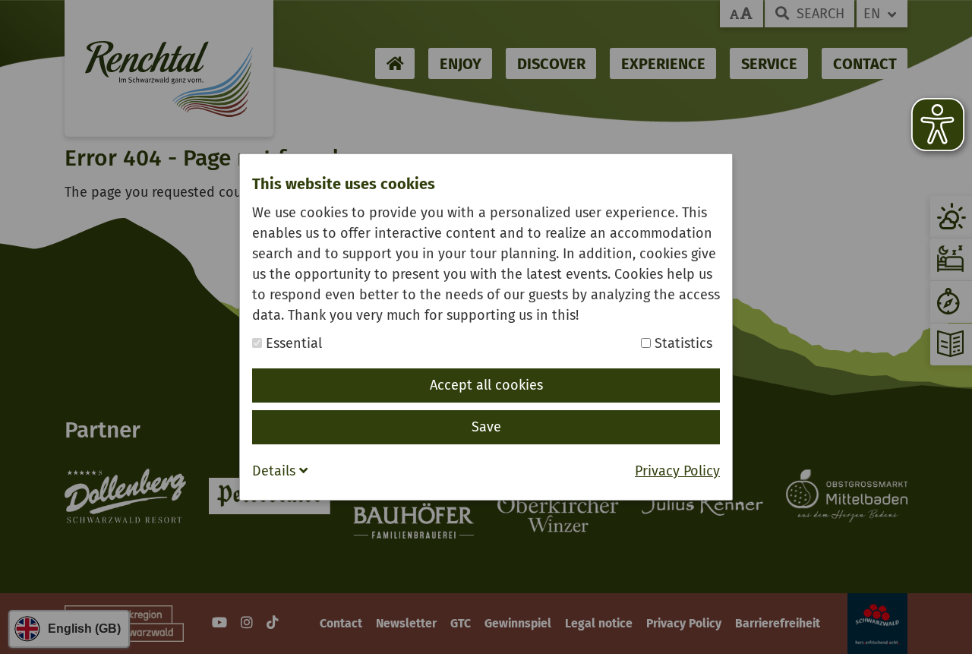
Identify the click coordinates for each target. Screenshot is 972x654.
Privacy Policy (677, 471)
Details (275, 471)
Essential (292, 343)
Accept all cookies (486, 385)
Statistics (681, 343)
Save (486, 427)
